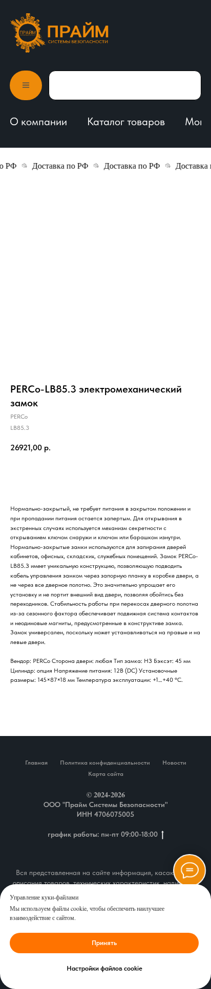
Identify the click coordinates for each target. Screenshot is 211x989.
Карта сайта (105, 773)
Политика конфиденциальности (105, 762)
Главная (36, 762)
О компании (38, 121)
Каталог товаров (126, 121)
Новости (174, 762)
